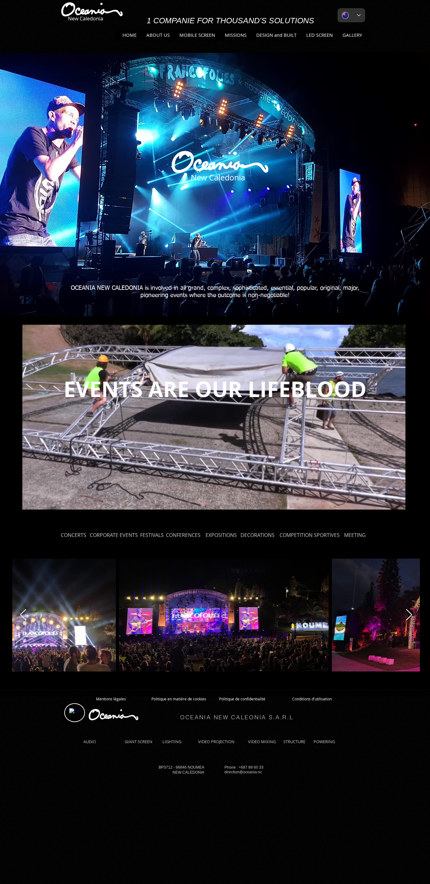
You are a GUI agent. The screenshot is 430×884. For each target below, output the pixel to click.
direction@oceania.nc (243, 772)
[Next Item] (409, 615)
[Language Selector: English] (351, 15)
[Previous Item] (23, 615)
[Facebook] (73, 712)
